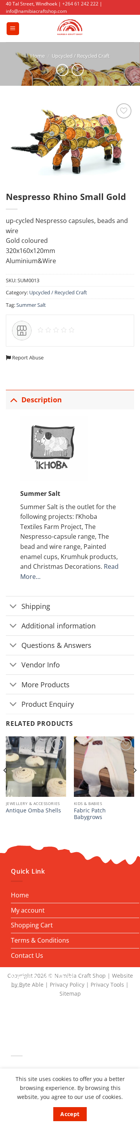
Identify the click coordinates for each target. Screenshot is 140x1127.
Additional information (58, 625)
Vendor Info (40, 664)
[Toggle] (13, 399)
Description (41, 399)
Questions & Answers (56, 645)
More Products (45, 684)
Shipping (35, 606)
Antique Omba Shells (33, 810)
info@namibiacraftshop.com (36, 11)
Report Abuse (27, 357)
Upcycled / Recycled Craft (81, 55)
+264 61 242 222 (80, 3)
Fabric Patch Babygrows (90, 814)
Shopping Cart (32, 925)
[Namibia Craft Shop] (70, 28)
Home (37, 55)
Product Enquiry (47, 704)
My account (28, 910)
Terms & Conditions (40, 940)
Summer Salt (31, 304)
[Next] (134, 786)
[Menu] (13, 28)
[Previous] (5, 786)
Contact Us (27, 955)
